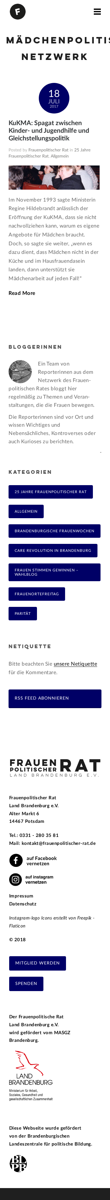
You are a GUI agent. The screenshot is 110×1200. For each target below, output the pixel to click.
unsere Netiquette (75, 664)
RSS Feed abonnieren (42, 698)
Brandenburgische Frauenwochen (54, 531)
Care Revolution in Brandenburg (53, 550)
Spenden (26, 984)
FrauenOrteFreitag (37, 594)
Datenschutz (22, 904)
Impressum (21, 896)
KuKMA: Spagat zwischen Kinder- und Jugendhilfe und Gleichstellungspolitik (49, 131)
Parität (23, 613)
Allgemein (60, 156)
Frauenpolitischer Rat (48, 150)
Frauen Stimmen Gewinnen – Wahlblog (47, 572)
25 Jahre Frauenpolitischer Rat (51, 492)
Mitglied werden (37, 963)
